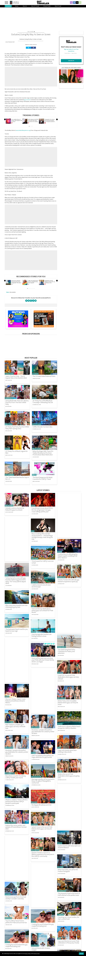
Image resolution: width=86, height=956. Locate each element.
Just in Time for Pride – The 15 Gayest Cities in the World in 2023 (16, 377)
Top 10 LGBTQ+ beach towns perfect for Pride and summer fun (16, 921)
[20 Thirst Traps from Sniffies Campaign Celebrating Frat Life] (44, 392)
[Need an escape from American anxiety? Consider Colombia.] (17, 888)
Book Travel (58, 6)
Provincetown (36, 448)
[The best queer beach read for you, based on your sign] (17, 621)
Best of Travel (36, 424)
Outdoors (35, 373)
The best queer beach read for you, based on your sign (16, 630)
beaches (7, 626)
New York (34, 802)
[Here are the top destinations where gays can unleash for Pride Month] (43, 600)
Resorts (25, 6)
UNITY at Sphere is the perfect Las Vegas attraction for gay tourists (42, 756)
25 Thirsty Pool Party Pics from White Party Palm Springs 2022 (17, 427)
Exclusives (31, 31)
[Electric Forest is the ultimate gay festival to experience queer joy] (69, 571)
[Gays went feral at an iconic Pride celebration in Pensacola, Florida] (69, 933)
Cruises (7, 942)
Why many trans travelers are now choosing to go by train (16, 606)
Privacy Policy (27, 953)
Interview (34, 945)
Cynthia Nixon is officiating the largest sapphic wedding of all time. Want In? (67, 556)
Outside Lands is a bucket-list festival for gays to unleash (14, 509)
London (59, 914)
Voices (16, 6)
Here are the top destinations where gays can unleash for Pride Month (42, 610)
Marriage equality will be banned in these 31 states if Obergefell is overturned (43, 781)
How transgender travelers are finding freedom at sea (41, 635)
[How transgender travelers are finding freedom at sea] (43, 626)
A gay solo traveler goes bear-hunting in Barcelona (67, 751)
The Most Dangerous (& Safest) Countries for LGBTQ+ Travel (42, 478)
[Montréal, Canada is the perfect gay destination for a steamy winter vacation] (17, 742)
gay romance (27, 99)
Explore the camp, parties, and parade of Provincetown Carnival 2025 (15, 827)
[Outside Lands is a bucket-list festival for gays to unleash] (17, 500)
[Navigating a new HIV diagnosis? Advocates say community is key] (41, 282)
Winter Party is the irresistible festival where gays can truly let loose (68, 702)
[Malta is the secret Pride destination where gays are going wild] (69, 766)
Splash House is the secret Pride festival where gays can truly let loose (42, 828)
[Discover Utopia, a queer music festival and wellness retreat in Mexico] (17, 691)
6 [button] (32, 288)
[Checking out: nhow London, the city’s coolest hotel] (69, 909)
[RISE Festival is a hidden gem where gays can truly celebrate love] (17, 716)
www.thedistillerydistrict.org (23, 130)
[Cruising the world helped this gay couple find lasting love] (17, 936)
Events (34, 398)
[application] (71, 76)
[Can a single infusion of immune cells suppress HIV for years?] (8, 121)
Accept (81, 953)
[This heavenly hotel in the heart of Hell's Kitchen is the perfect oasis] (69, 885)
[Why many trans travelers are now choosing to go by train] (17, 597)
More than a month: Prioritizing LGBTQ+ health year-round (15, 777)
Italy (6, 797)
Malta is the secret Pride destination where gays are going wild (68, 775)
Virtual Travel (46, 6)
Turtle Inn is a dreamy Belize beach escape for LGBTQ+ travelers (69, 727)
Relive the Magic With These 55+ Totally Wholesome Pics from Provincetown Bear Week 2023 (43, 453)
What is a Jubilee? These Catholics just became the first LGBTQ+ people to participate (16, 801)
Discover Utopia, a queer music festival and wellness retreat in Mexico (15, 700)
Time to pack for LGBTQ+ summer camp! (43, 562)
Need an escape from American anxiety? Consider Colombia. (15, 898)
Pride (32, 606)
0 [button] (27, 288)
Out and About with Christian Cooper (41, 949)
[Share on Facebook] (33, 48)
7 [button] (33, 288)
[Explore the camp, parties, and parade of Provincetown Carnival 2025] (17, 817)
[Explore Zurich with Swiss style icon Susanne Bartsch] (69, 837)
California (34, 824)
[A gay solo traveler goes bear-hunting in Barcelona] (69, 742)
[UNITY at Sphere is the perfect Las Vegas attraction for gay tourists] (43, 747)
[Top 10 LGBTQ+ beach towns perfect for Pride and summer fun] (17, 912)
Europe (59, 771)
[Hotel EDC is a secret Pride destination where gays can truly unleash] (69, 667)
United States (35, 776)
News (6, 575)
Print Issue (8, 603)
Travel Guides (61, 647)
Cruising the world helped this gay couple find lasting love (16, 945)
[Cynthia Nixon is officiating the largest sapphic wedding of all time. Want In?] (69, 546)
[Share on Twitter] (28, 48)
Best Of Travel (35, 6)
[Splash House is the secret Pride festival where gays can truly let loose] (43, 818)
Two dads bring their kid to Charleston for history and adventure (66, 651)
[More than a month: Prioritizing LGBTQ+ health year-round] (17, 767)
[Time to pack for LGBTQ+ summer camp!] (43, 553)
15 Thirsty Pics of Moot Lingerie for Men (16, 452)
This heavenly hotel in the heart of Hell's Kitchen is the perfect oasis (69, 894)
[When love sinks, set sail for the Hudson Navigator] (69, 861)
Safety (34, 475)
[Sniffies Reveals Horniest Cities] (44, 418)
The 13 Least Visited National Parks (44, 376)
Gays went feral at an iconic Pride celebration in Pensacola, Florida (68, 942)
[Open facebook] (74, 2)
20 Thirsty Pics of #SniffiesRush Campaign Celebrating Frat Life (43, 401)
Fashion (7, 448)
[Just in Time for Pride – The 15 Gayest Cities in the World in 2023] (17, 368)
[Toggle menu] (6, 2)
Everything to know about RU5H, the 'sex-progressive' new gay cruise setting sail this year (42, 510)
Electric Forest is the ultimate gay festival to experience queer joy (68, 580)
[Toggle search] (71, 2)
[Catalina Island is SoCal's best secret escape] (43, 576)
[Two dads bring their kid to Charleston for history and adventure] (69, 641)
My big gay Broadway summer (41, 805)
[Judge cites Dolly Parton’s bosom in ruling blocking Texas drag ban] (24, 282)
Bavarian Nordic (10, 773)
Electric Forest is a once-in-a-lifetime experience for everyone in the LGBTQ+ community (43, 854)
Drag (32, 531)
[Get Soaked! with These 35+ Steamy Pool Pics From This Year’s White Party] (17, 392)
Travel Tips (8, 373)
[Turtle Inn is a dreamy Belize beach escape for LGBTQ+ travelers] (69, 718)
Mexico (7, 696)
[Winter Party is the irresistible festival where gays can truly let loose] (69, 692)
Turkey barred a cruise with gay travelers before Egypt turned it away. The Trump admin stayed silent (15, 580)
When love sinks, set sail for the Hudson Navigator (68, 870)
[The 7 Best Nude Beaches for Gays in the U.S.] (17, 469)
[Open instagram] (80, 2)
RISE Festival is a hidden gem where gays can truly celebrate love (15, 726)
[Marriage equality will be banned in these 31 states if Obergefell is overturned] (43, 771)
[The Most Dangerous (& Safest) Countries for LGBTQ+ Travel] (44, 469)
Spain (59, 748)
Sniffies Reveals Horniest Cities (42, 427)
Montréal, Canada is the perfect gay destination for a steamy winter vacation (16, 752)
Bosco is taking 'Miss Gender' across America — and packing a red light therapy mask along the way (42, 536)
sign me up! (71, 60)
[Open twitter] (77, 2)
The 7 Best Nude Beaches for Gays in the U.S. (17, 478)
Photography (9, 398)
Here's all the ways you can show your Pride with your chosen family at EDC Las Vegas (43, 660)
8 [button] (34, 288)
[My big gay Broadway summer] (43, 796)
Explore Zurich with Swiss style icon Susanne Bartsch (69, 846)
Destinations (9, 505)
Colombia (8, 894)
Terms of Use (36, 953)
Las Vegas (34, 655)
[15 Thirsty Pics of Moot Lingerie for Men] (17, 443)
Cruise (33, 505)
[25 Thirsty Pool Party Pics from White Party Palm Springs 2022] (17, 418)
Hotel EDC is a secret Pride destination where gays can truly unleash (68, 677)
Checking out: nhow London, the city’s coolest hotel (68, 918)
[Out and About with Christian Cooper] (43, 940)
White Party (8, 424)
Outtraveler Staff (11, 42)
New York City (61, 891)
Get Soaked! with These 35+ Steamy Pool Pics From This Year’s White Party (17, 402)
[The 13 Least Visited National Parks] (44, 368)
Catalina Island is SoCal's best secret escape (41, 586)
